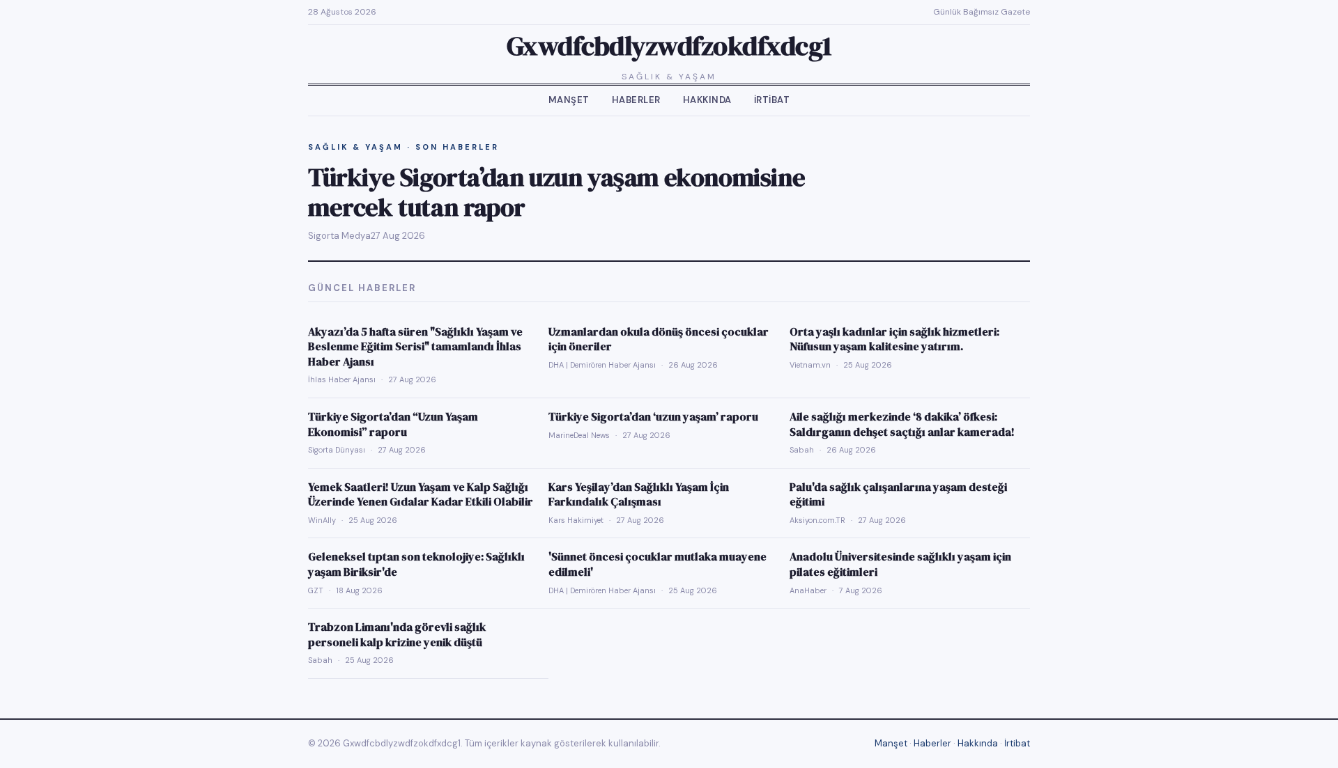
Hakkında (707, 100)
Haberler (636, 100)
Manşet (569, 100)
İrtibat (772, 100)
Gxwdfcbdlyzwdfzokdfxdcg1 (669, 46)
